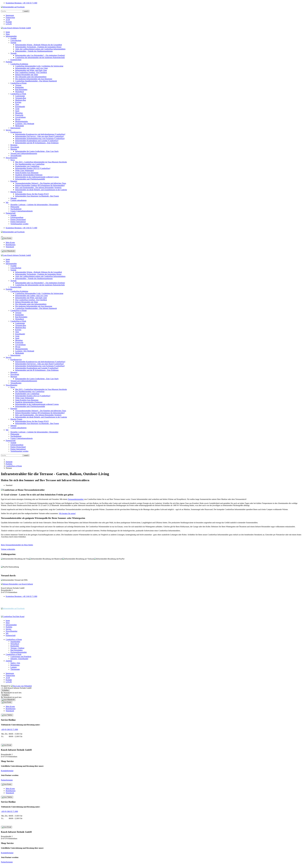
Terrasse (18, 85)
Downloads (14, 147)
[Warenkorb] (8, 251)
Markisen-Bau (20, 100)
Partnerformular (7, 780)
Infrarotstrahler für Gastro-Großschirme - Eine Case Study (37, 151)
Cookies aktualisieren (18, 200)
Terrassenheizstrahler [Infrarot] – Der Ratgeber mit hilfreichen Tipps (40, 183)
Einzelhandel (20, 107)
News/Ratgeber (11, 158)
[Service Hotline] (7, 715)
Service (8, 130)
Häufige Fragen (16, 192)
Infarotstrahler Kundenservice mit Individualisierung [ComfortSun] (40, 134)
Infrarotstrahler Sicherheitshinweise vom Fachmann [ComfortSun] (40, 138)
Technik (13, 53)
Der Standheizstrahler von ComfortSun (29, 164)
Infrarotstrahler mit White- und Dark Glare (31, 70)
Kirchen (18, 102)
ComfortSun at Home (18, 83)
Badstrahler (19, 87)
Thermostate (15, 669)
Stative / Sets (15, 663)
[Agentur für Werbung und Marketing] (21, 686)
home (8, 32)
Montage (13, 149)
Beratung (13, 145)
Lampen (13, 667)
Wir (7, 202)
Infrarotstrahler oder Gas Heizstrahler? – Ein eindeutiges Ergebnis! (40, 55)
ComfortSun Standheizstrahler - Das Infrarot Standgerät (36, 81)
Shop (8, 34)
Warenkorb (10, 247)
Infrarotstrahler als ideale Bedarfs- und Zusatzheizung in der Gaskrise (41, 190)
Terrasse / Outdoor (17, 648)
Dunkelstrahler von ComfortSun (27, 166)
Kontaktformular (7, 771)
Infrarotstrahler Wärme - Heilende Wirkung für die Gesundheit (38, 45)
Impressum (10, 15)
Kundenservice (16, 132)
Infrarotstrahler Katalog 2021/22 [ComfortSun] (32, 168)
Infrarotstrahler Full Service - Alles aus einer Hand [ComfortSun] (39, 136)
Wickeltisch (19, 92)
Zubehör (9, 661)
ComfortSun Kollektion (19, 64)
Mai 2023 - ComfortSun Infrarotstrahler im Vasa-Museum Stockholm (41, 162)
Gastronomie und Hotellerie (20, 657)
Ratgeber (13, 181)
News (12, 160)
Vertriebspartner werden (19, 224)
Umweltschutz (15, 40)
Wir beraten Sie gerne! (67, 513)
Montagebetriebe (21, 121)
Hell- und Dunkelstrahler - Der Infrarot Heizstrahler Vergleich (38, 188)
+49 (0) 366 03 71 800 (9, 729)
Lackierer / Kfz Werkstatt (24, 124)
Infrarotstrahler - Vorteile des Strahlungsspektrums (34, 51)
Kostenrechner (15, 60)
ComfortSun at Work (18, 94)
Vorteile (13, 43)
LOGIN (9, 24)
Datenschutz (10, 17)
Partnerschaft (10, 213)
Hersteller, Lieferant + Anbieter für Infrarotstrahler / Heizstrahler (34, 205)
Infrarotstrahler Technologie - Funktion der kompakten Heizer (38, 47)
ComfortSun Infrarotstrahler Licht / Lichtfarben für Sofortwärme (39, 66)
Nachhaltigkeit (15, 209)
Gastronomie (20, 96)
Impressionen (15, 128)
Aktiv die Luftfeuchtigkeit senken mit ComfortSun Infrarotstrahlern (40, 49)
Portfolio (9, 62)
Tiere (17, 104)
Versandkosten (15, 156)
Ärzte (17, 109)
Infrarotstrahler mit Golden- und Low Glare (31, 68)
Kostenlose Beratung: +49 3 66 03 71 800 (21, 3)
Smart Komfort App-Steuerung (26, 173)
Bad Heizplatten (21, 89)
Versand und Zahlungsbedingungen (23, 153)
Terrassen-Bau (20, 98)
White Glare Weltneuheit (24, 170)
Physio (17, 119)
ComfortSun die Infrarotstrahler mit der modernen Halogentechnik (40, 57)
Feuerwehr (19, 115)
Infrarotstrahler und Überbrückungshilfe (30, 179)
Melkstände (19, 126)
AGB (8, 20)
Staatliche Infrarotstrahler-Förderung (28, 175)
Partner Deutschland (18, 220)
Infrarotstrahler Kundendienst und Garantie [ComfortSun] (36, 141)
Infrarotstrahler (11, 36)
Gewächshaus (20, 117)
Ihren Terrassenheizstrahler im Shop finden (17, 545)
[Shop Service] (6, 745)
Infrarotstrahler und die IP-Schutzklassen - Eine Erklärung (37, 143)
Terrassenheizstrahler (76, 499)
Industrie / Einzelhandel (19, 659)
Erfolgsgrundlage (16, 217)
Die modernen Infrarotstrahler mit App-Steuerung (33, 79)
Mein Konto (10, 242)
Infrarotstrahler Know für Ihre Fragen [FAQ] (32, 194)
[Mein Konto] (6, 238)
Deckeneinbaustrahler (18, 652)
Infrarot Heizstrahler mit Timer (26, 75)
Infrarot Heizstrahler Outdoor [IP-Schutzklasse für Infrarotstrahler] (40, 185)
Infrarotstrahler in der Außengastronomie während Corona (37, 177)
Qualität (13, 38)
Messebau (19, 113)
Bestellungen (10, 245)
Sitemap (13, 198)
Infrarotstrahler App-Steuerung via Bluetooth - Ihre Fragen (37, 196)
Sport (17, 111)
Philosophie (14, 207)
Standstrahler (15, 642)
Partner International (18, 222)
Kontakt (9, 22)
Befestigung (14, 665)
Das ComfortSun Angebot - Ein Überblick (31, 72)
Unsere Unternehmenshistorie (21, 211)
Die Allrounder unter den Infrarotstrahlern (30, 77)
